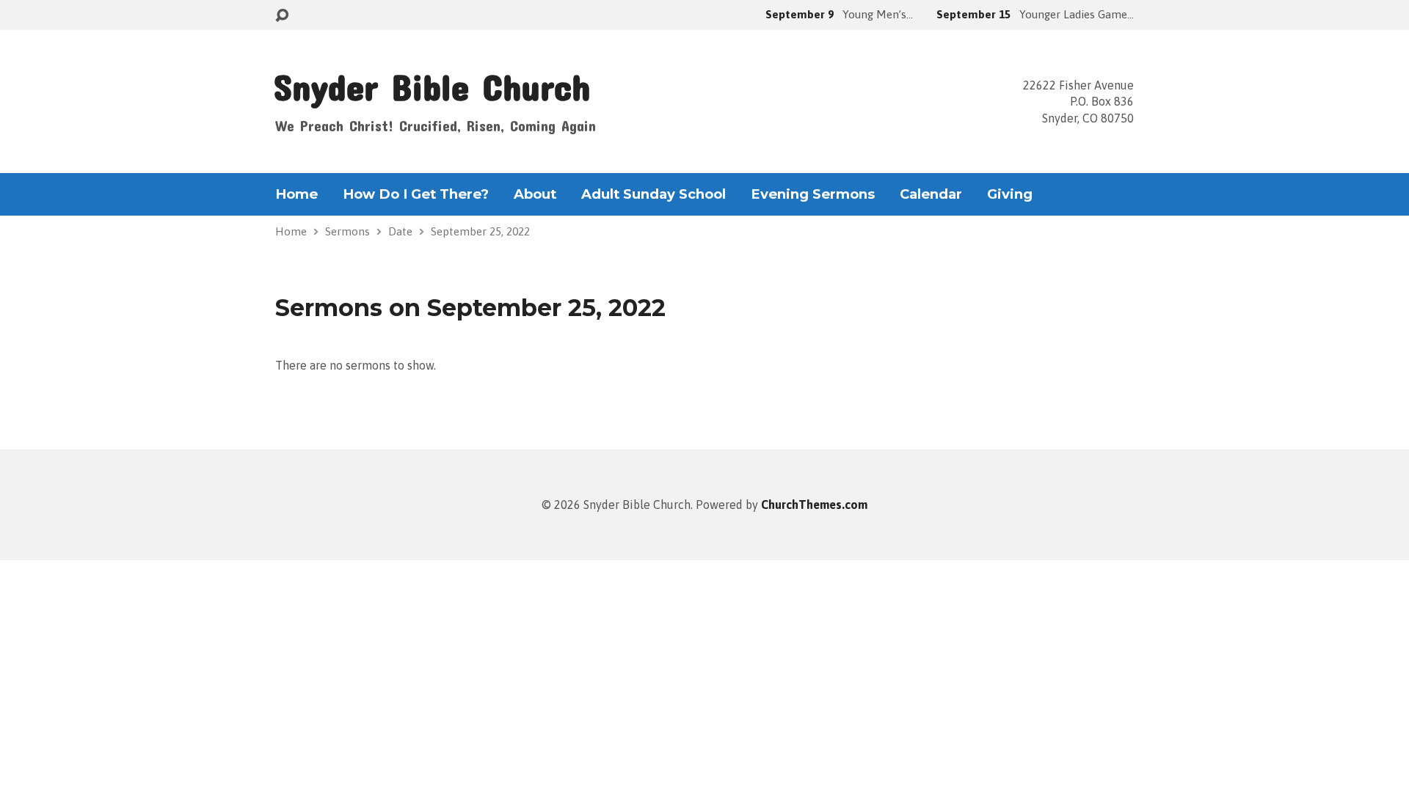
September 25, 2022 (480, 231)
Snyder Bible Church (432, 86)
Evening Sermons (813, 194)
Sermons (347, 231)
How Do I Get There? (416, 194)
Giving (1010, 194)
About (535, 194)
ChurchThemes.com (814, 504)
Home (296, 194)
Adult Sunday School (653, 194)
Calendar (931, 194)
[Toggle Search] (281, 16)
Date (400, 231)
